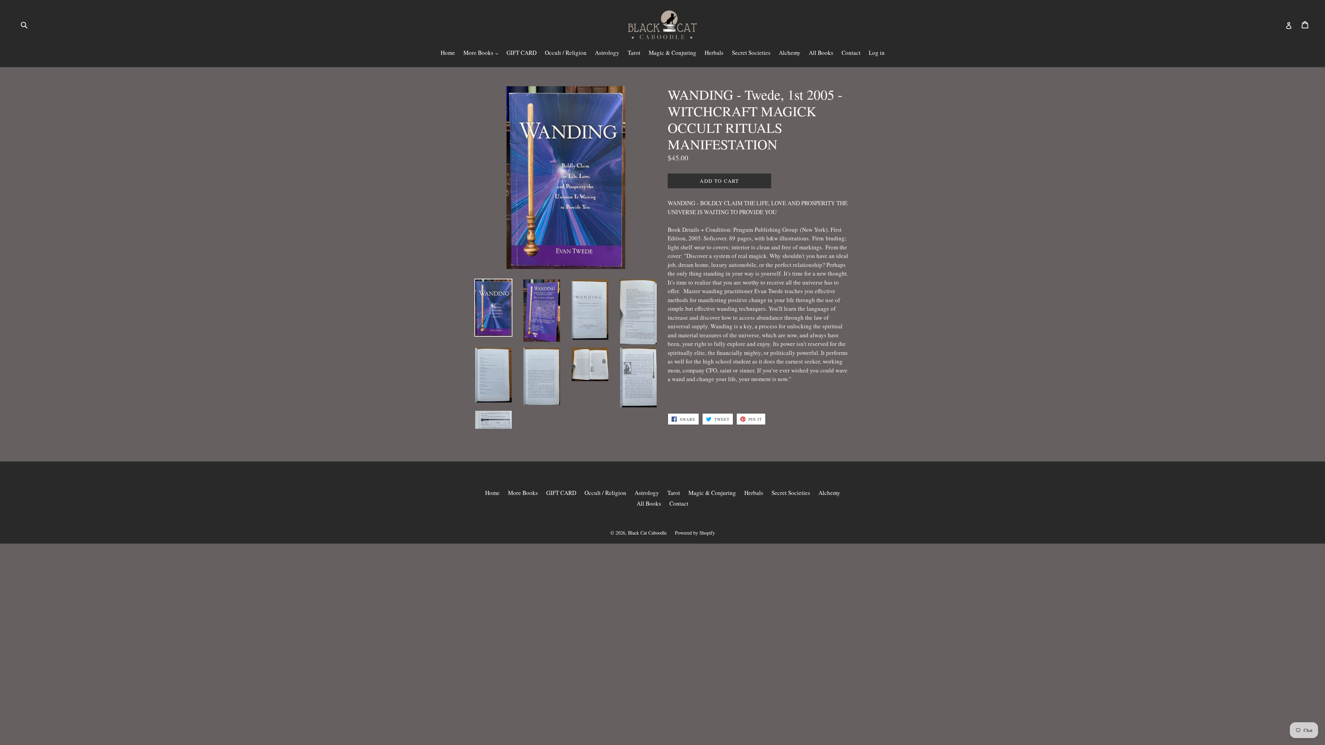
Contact (851, 53)
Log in (877, 53)
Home (448, 53)
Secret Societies (751, 53)
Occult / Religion (566, 53)
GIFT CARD (522, 53)
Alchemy (790, 53)
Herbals (714, 53)
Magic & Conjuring (672, 53)
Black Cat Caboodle (647, 532)
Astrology (607, 53)
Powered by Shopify (695, 532)
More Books (479, 53)
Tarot (634, 53)
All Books (821, 53)
